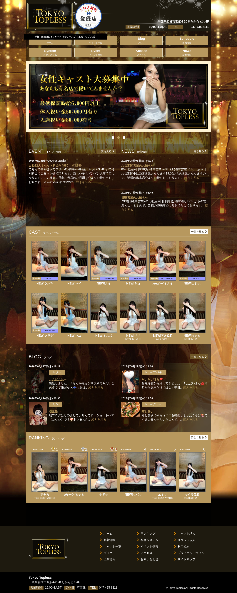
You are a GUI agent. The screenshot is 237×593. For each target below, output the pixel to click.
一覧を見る (105, 151)
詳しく (197, 437)
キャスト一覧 (112, 546)
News (186, 52)
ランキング (148, 533)
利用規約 (183, 546)
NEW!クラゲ (153, 404)
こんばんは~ (57, 379)
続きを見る (83, 182)
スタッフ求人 (186, 540)
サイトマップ (186, 559)
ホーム (108, 533)
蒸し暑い (147, 411)
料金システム (149, 540)
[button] (42, 97)
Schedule (186, 40)
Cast (95, 40)
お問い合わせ (149, 559)
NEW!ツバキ (153, 372)
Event (95, 52)
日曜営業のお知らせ (134, 197)
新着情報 (109, 540)
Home (50, 40)
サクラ (57, 372)
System (50, 52)
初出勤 (53, 411)
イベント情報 (149, 546)
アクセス (146, 553)
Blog (141, 40)
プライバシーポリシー (192, 553)
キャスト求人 (186, 533)
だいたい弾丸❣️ (152, 379)
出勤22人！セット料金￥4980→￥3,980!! (56, 165)
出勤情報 (109, 559)
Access (141, 52)
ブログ (108, 553)
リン (56, 404)
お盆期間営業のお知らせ (137, 165)
